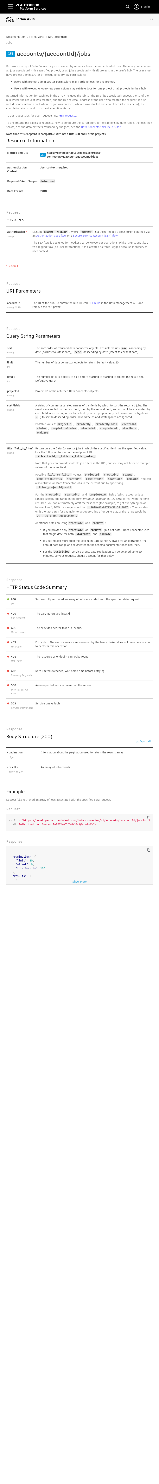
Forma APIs (36, 37)
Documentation (15, 37)
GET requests (67, 116)
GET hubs (94, 303)
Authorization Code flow (51, 236)
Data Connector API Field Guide (101, 127)
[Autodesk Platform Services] (31, 7)
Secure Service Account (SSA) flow (95, 236)
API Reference (57, 37)
